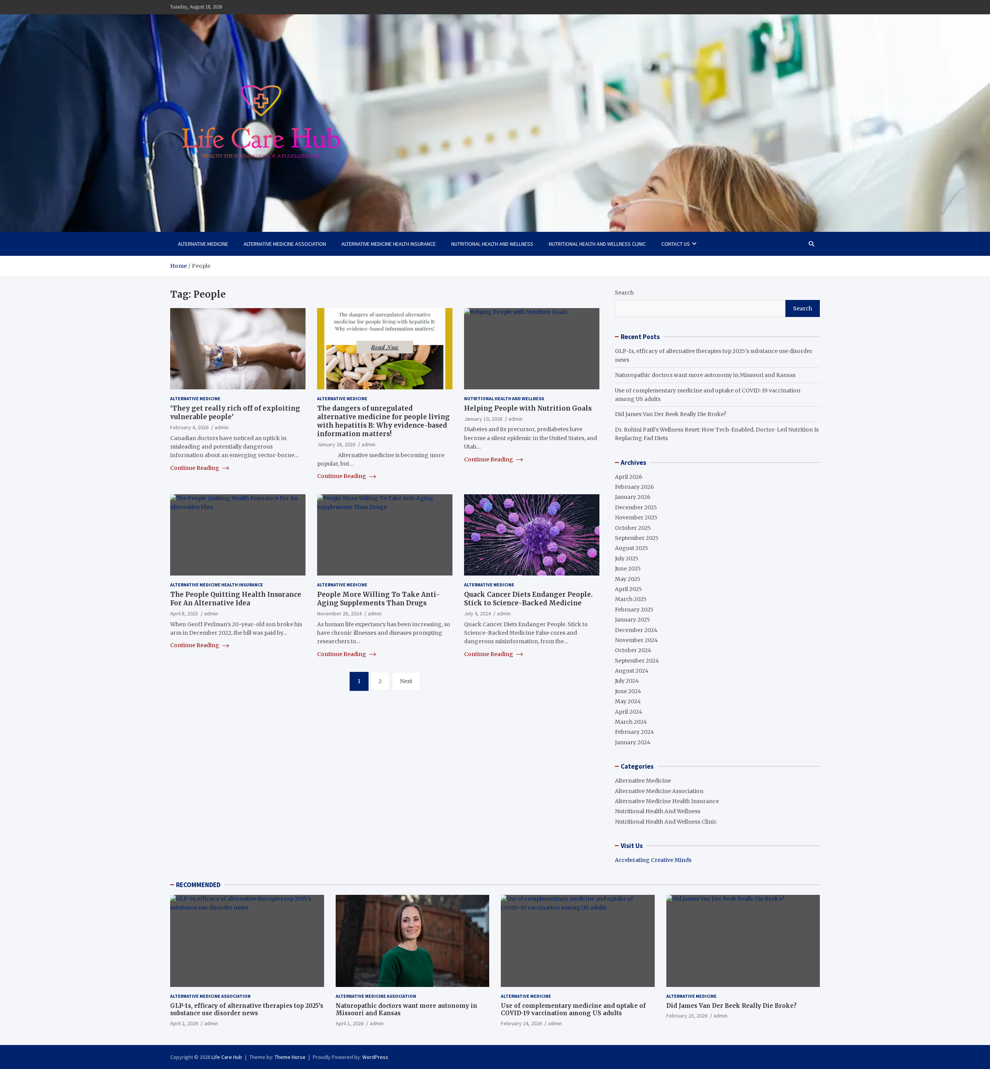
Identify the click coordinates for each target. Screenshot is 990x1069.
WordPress (375, 1057)
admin (222, 427)
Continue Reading (195, 467)
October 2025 (633, 527)
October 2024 (633, 650)
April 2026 (628, 476)
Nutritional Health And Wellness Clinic (597, 243)
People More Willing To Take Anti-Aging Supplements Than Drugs (378, 598)
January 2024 (632, 742)
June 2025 (628, 568)
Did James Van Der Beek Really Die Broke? (670, 414)
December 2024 (636, 630)
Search (624, 292)
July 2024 (627, 680)
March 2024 (631, 721)
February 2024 (634, 731)
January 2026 (632, 496)
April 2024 (628, 711)
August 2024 (632, 670)
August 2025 (631, 548)
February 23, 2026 (686, 1015)
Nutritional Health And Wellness (492, 243)
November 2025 (636, 517)
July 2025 (626, 558)
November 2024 (636, 640)
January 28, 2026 (336, 444)
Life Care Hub (227, 1057)
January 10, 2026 (483, 418)
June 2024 (628, 691)
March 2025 (631, 599)
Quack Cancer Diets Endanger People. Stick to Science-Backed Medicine (528, 598)
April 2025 (628, 589)
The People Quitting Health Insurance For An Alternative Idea (235, 598)
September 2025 (637, 537)
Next (406, 681)
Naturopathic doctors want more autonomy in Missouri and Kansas (705, 375)
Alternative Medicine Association (285, 243)
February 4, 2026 (189, 427)
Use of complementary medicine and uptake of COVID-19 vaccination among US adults (573, 1009)
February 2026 (634, 486)
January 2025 (632, 619)
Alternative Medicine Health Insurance (388, 243)
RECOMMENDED (198, 885)
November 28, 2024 (339, 613)
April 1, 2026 (350, 1023)
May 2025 (627, 579)
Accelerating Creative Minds (653, 860)
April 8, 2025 (184, 613)
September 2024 (637, 660)
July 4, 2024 (477, 613)
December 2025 (636, 507)
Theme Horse (290, 1057)
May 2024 (628, 701)
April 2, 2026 (184, 1023)
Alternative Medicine (203, 243)
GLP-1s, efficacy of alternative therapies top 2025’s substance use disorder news (246, 1009)
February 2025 (634, 609)
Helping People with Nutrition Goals (528, 408)
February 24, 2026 (521, 1023)
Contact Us (675, 243)
